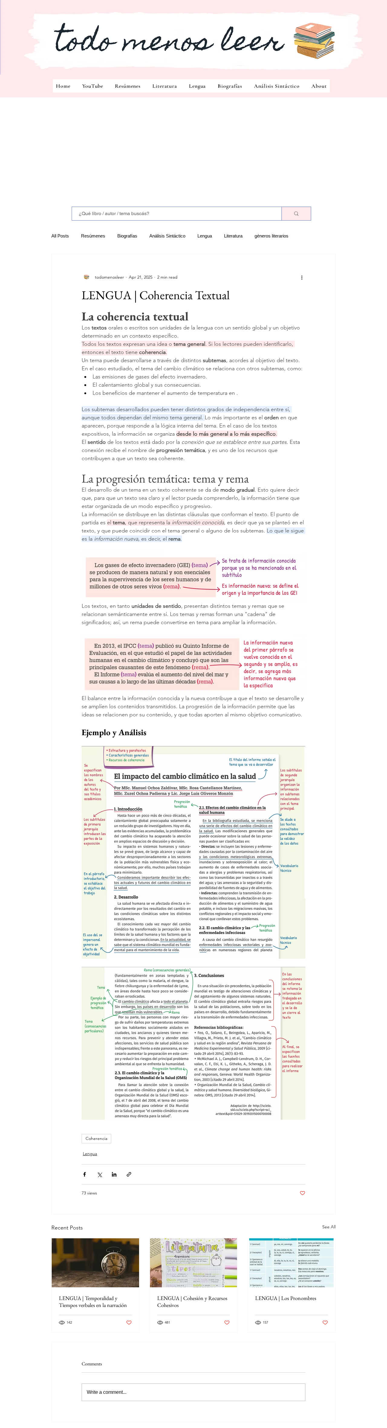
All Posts (60, 235)
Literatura (233, 235)
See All (329, 1227)
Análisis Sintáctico (167, 235)
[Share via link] (129, 1174)
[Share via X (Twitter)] (99, 1174)
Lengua (204, 235)
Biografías (127, 235)
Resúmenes (93, 235)
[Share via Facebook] (84, 1174)
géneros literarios (271, 235)
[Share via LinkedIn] (114, 1174)
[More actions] (301, 277)
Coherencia (96, 1138)
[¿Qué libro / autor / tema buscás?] (296, 213)
